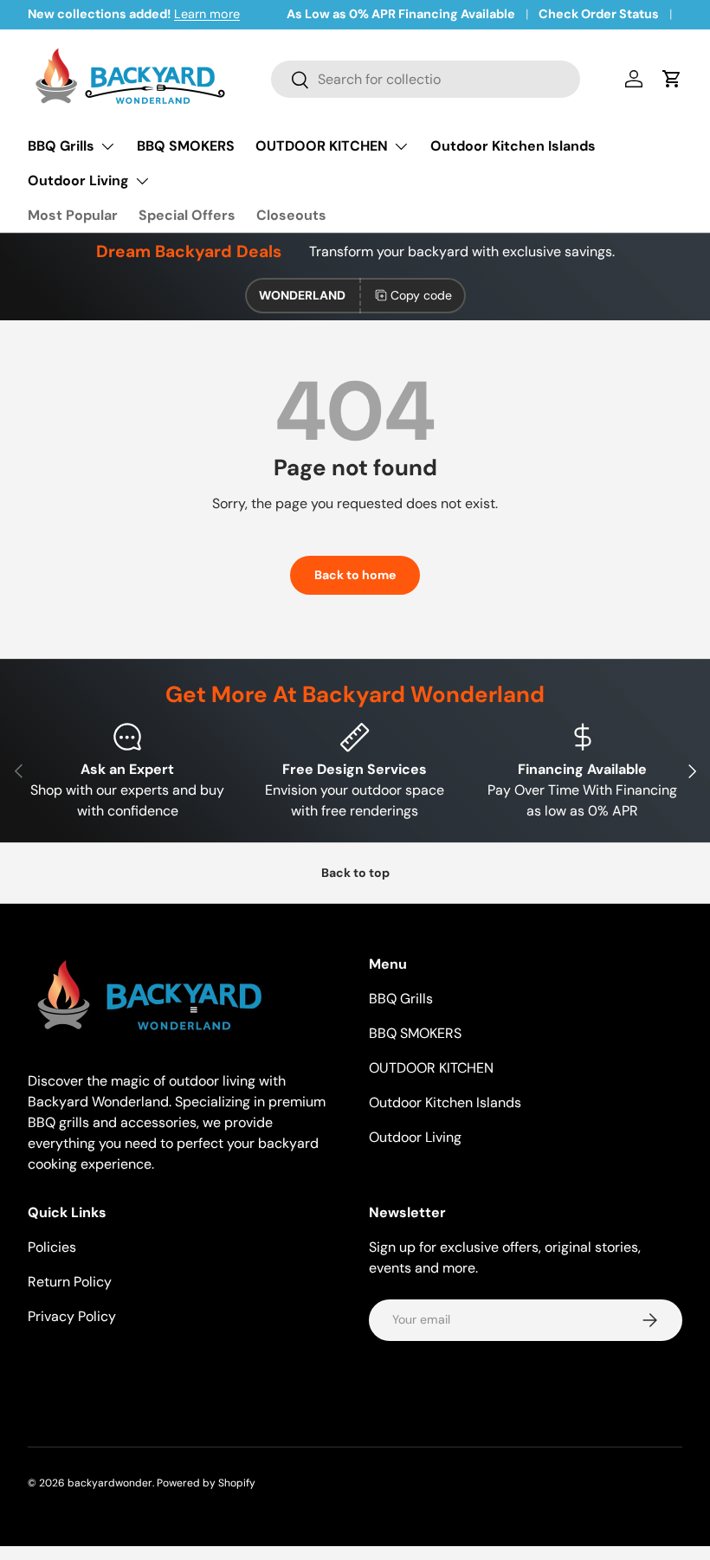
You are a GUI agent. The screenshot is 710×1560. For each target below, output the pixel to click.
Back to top (355, 872)
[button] (672, 79)
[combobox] (425, 79)
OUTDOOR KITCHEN (431, 1068)
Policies (52, 1247)
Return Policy (70, 1282)
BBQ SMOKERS (186, 146)
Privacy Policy (72, 1316)
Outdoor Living (415, 1137)
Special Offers (187, 215)
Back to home (355, 575)
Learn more (207, 14)
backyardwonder (110, 1483)
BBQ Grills (401, 999)
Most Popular (73, 215)
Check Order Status (599, 14)
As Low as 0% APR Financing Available (401, 14)
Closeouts (291, 215)
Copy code (421, 295)
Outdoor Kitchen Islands (513, 146)
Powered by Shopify (206, 1483)
